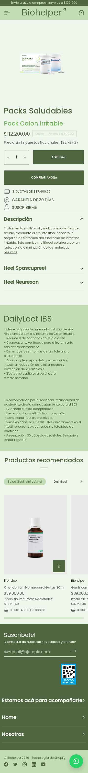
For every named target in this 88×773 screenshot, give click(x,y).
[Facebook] (6, 764)
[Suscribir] (72, 651)
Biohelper (14, 758)
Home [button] (9, 717)
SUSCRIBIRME (24, 207)
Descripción (18, 219)
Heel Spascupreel (25, 268)
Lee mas (10, 252)
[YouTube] (43, 764)
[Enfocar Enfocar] (44, 60)
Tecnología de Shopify (49, 758)
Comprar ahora (44, 177)
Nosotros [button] (13, 734)
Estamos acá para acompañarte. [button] (42, 700)
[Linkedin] (34, 764)
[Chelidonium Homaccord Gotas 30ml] (35, 534)
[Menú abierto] (11, 13)
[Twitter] (15, 764)
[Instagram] (24, 764)
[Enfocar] (15, 89)
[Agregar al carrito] (59, 566)
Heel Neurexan (21, 282)
